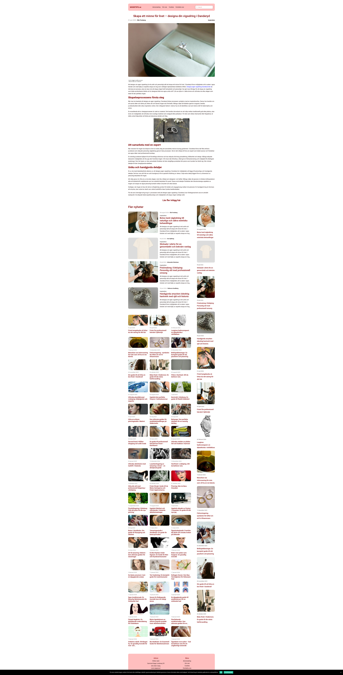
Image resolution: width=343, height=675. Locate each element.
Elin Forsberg (141, 20)
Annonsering (156, 7)
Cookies (171, 7)
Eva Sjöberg (170, 238)
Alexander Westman (173, 262)
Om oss (164, 7)
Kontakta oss (180, 7)
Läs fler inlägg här (172, 200)
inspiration (211, 20)
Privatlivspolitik (228, 672)
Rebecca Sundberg (173, 288)
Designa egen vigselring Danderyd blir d (199, 87)
